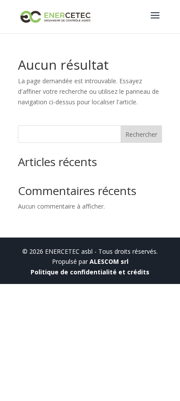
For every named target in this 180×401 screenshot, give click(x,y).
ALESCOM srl (109, 261)
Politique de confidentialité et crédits (90, 272)
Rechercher (141, 134)
